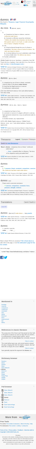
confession (5, 309)
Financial (22, 22)
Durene (3, 364)
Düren (3, 363)
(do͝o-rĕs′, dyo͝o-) (16, 28)
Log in (28, 3)
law (2, 321)
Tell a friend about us (27, 241)
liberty (3, 322)
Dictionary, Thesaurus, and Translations (24, 417)
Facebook (24, 5)
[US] (11, 19)
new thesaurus (12, 143)
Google (27, 5)
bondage (4, 304)
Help (31, 423)
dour (3, 312)
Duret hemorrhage (9, 407)
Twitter (26, 5)
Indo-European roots (17, 64)
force (9, 151)
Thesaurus (11, 22)
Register (29, 1)
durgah (3, 377)
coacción (4, 206)
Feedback (20, 430)
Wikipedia (3, 24)
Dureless (4, 361)
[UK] (14, 19)
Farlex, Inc (16, 432)
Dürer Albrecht (5, 367)
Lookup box (25, 425)
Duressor (4, 316)
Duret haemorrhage (9, 404)
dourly (3, 314)
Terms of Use (4, 430)
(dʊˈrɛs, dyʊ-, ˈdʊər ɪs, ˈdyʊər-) (18, 105)
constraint (19, 168)
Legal (17, 22)
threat (13, 168)
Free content (12, 425)
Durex (3, 372)
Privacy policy (13, 430)
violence (18, 187)
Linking (19, 425)
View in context (29, 341)
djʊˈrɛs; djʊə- (12, 78)
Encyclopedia (30, 22)
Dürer (3, 366)
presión (29, 213)
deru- (7, 64)
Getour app (17, 3)
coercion (32, 168)
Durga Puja (5, 376)
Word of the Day (25, 423)
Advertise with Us (29, 430)
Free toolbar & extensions (13, 423)
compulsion (25, 168)
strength (12, 187)
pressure (8, 168)
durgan (3, 379)
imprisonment (5, 319)
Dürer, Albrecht (8, 390)
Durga (3, 374)
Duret (5, 402)
